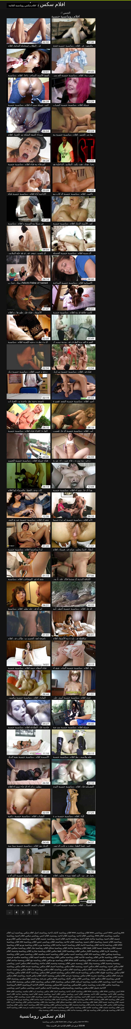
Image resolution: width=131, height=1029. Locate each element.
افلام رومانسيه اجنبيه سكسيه (51, 954)
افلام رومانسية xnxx (96, 999)
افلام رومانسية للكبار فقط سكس (65, 951)
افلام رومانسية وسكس (63, 1005)
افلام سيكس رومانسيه (45, 981)
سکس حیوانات (72, 1022)
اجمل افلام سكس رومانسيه (27, 932)
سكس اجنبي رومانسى (36, 988)
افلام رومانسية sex (28, 942)
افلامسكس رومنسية (53, 985)
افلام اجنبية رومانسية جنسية (49, 994)
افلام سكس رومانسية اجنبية (62, 966)
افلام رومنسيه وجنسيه (60, 963)
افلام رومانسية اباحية (90, 945)
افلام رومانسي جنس (46, 942)
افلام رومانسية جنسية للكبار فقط (101, 948)
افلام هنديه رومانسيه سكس (93, 985)
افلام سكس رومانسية (50, 1022)
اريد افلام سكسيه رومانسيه (25, 991)
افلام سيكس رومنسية (26, 981)
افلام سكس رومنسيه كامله (53, 975)
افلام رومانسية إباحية (108, 945)
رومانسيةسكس (67, 988)
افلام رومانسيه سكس (69, 957)
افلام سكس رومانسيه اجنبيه (104, 969)
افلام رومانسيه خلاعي (108, 957)
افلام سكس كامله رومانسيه (69, 978)
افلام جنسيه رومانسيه (84, 942)
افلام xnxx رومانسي (95, 935)
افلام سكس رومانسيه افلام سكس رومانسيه (73, 969)
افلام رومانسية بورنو (28, 945)
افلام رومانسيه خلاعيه (88, 957)
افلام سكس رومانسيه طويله (112, 972)
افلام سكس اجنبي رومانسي (19, 963)
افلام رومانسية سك (40, 948)
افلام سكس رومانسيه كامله (38, 972)
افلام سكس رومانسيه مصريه (103, 975)
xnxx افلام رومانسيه (85, 932)
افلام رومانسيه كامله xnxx (80, 960)
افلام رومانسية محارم (41, 951)
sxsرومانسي (118, 932)
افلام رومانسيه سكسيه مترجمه (105, 960)
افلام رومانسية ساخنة (77, 948)
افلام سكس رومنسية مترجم (78, 975)
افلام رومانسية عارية (18, 1002)
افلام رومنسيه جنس (79, 963)
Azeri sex (63, 1022)
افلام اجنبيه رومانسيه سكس (28, 939)
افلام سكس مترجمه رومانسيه (44, 978)
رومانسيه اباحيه (53, 988)
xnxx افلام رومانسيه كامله (65, 932)
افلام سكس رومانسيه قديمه (87, 972)
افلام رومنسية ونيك (97, 963)
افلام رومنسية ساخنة (21, 960)
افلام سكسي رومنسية (21, 978)
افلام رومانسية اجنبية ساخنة (68, 945)
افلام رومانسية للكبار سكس (92, 951)
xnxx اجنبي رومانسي (103, 932)
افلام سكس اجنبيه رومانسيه (111, 966)
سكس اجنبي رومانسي (16, 988)
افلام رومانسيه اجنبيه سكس (76, 954)
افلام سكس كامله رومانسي (94, 978)
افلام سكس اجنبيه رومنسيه (87, 966)
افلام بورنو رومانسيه (60, 997)
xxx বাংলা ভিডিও (83, 1022)
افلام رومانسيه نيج (38, 960)
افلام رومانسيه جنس (29, 954)
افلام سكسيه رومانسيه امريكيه (89, 981)
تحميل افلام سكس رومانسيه (87, 988)
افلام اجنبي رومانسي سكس (37, 935)
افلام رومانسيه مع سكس (57, 960)
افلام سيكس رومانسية (65, 981)
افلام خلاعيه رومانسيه (65, 942)
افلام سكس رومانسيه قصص (62, 972)
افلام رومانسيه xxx (97, 954)
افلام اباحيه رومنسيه (58, 935)
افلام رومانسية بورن (46, 945)
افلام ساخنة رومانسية (40, 963)
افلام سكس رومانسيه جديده (19, 969)
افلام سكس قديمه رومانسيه (29, 975)
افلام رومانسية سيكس (21, 948)
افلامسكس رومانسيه (72, 985)
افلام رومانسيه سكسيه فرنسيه (20, 957)
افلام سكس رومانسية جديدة (38, 966)
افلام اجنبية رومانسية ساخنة (102, 939)
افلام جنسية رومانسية (104, 942)
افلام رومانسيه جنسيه (111, 1007)
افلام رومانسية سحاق (58, 948)
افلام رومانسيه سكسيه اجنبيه (46, 957)
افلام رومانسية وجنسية (21, 951)
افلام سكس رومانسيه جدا (42, 969)
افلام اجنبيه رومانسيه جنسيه (53, 939)
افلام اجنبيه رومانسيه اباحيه (77, 939)
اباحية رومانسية (46, 932)
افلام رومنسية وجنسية (62, 1010)
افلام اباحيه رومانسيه (77, 935)
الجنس (66, 12)
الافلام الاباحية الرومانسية (33, 985)
